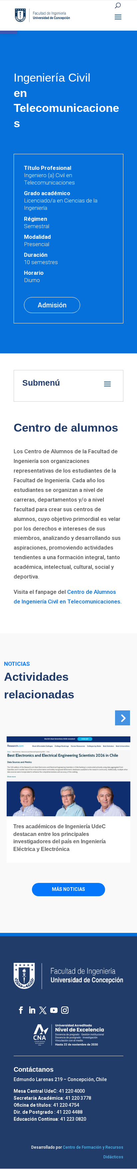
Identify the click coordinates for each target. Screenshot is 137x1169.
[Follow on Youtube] (51, 1007)
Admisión (52, 305)
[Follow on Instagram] (62, 1007)
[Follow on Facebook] (18, 1007)
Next (121, 716)
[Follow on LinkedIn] (29, 1007)
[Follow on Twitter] (40, 1007)
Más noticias (68, 889)
